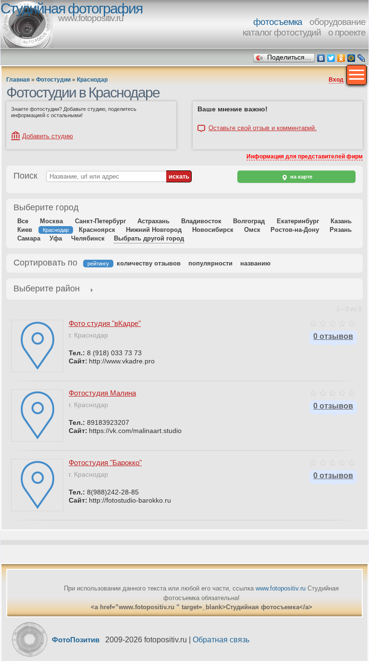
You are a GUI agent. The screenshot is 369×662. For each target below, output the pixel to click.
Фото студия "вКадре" (105, 323)
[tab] (46, 289)
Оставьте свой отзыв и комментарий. (263, 128)
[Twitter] (331, 58)
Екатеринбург (298, 221)
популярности (210, 263)
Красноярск (97, 229)
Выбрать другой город (149, 238)
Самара (28, 238)
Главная (18, 79)
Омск (252, 229)
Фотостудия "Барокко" (105, 462)
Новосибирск (213, 229)
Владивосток (201, 221)
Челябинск (88, 238)
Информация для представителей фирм (304, 156)
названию (255, 263)
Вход (336, 79)
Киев (24, 229)
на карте (300, 177)
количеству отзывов (149, 263)
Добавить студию (47, 136)
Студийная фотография (71, 8)
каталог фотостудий (282, 32)
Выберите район (46, 288)
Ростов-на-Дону (295, 229)
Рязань (341, 229)
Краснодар (92, 79)
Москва (51, 221)
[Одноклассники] (341, 58)
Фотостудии (53, 79)
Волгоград (249, 221)
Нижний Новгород (154, 229)
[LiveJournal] (362, 58)
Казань (341, 221)
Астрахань (153, 221)
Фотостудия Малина (102, 393)
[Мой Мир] (351, 58)
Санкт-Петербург (100, 221)
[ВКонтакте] (321, 58)
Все (22, 221)
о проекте (347, 32)
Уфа (55, 238)
